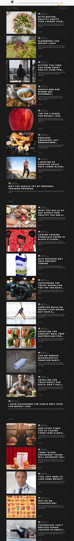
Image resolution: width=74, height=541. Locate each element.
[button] (21, 2)
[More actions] (65, 14)
